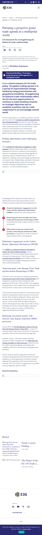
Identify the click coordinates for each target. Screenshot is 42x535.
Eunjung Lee (23, 66)
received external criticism (11, 258)
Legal (21, 521)
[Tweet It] (9, 49)
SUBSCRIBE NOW (7, 2)
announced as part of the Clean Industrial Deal (19, 279)
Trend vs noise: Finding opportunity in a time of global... (29, 444)
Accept (21, 532)
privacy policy (27, 529)
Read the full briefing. (10, 371)
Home (4, 18)
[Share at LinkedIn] (4, 49)
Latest (11, 18)
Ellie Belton (14, 66)
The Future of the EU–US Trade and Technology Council (30, 462)
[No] (40, 530)
